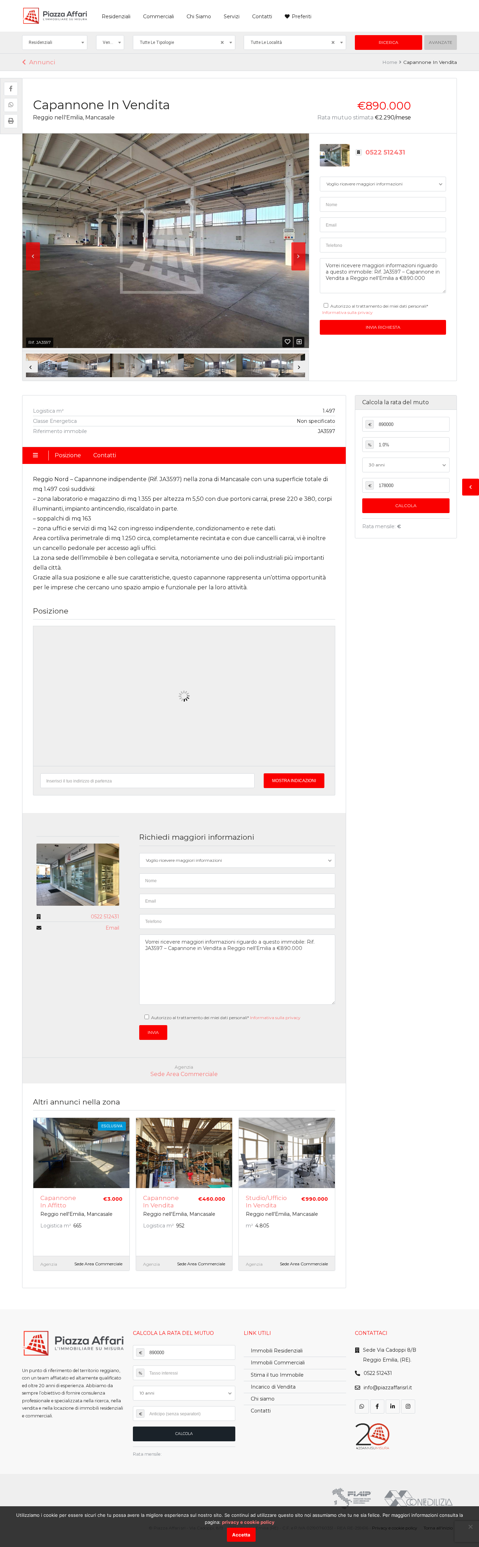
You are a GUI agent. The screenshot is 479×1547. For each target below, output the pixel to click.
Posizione (68, 455)
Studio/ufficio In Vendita (266, 1201)
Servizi (232, 16)
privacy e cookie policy (248, 1522)
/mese (393, 117)
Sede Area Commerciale (184, 1074)
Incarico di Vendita (273, 1387)
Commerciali (158, 16)
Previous (33, 256)
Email (112, 928)
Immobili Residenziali (277, 1351)
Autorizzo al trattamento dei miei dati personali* (226, 1017)
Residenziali (116, 16)
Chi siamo (263, 1399)
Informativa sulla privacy (347, 312)
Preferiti (301, 16)
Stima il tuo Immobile (277, 1375)
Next (298, 256)
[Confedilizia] (418, 1498)
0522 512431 (385, 152)
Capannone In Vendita (161, 1201)
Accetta (241, 1535)
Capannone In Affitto (58, 1201)
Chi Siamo (199, 16)
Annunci (42, 62)
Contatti (262, 16)
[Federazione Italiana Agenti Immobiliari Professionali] (352, 1498)
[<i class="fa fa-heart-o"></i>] (287, 342)
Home (389, 62)
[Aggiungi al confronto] (299, 342)
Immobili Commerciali (278, 1362)
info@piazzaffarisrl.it (388, 1387)
